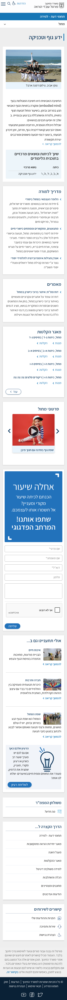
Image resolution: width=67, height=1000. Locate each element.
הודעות (15, 982)
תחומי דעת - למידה (52, 16)
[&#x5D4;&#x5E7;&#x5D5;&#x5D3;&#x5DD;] (57, 431)
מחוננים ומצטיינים (51, 886)
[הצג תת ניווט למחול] (5, 24)
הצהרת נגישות (17, 986)
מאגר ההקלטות (52, 861)
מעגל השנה (54, 852)
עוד (14, 391)
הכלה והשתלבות (52, 877)
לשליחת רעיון (19, 784)
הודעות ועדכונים (52, 894)
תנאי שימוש (34, 986)
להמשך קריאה (52, 144)
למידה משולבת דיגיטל (48, 869)
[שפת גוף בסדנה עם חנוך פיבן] (33, 430)
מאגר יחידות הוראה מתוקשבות (44, 844)
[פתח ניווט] (3, 4)
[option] (33, 433)
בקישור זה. (12, 972)
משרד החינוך (51, 3)
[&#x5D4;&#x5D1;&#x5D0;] (9, 431)
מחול (61, 24)
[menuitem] (33, 812)
